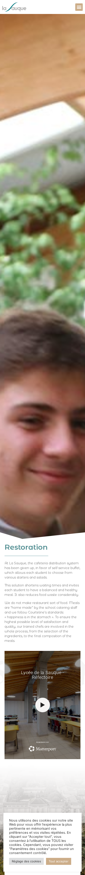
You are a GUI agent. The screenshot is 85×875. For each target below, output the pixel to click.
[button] (79, 7)
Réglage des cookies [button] (26, 861)
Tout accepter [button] (58, 861)
